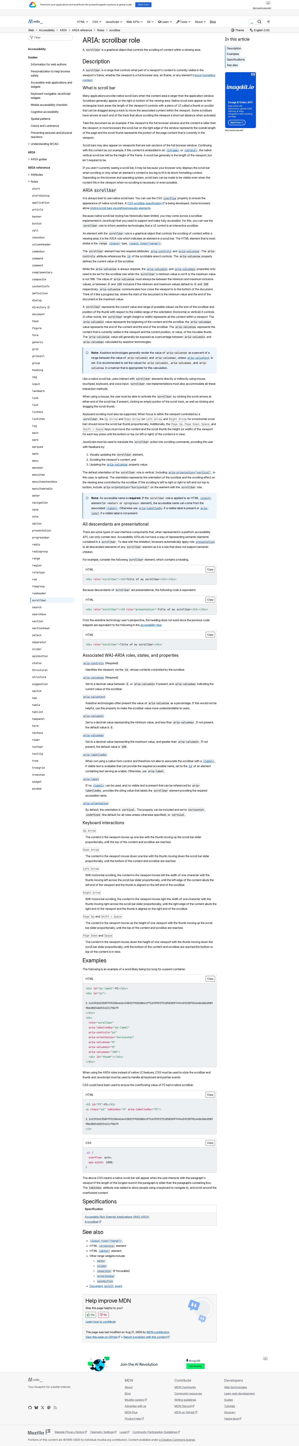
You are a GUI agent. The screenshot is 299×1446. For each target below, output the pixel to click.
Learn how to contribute (101, 1321)
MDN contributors (158, 1332)
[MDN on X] (42, 1408)
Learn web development (239, 1393)
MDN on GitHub (184, 1412)
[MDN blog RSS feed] (55, 1408)
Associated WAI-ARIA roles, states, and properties (131, 655)
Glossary (229, 1412)
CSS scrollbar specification (144, 203)
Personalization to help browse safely (50, 73)
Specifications (236, 59)
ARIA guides (39, 159)
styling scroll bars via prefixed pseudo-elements (120, 208)
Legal (123, 1432)
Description (234, 48)
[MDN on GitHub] (30, 1408)
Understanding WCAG (44, 144)
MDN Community (185, 1387)
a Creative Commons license (177, 1439)
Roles (34, 181)
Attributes (37, 174)
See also (232, 65)
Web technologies (235, 1387)
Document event (106, 1286)
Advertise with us (135, 1406)
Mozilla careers (134, 1400)
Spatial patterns (40, 119)
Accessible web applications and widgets (51, 84)
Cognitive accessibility (45, 112)
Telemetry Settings (102, 1432)
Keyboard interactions (103, 822)
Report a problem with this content (145, 1337)
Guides (33, 57)
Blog (213, 21)
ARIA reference (39, 167)
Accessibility (37, 49)
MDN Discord (182, 1406)
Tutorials (229, 1406)
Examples (233, 54)
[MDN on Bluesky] (36, 1408)
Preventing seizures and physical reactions (51, 135)
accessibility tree (150, 625)
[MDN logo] (35, 1380)
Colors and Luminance (45, 126)
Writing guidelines (185, 1400)
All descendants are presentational (116, 524)
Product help (133, 1418)
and (102, 916)
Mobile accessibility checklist (49, 105)
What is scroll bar (99, 87)
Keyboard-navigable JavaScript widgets (51, 96)
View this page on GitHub (101, 1337)
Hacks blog (231, 1418)
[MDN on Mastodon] (49, 1408)
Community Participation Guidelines (154, 1432)
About (128, 1387)
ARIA (99, 190)
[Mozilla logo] (39, 1431)
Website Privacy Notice (69, 1432)
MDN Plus (131, 1412)
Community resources (188, 1393)
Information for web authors (49, 64)
